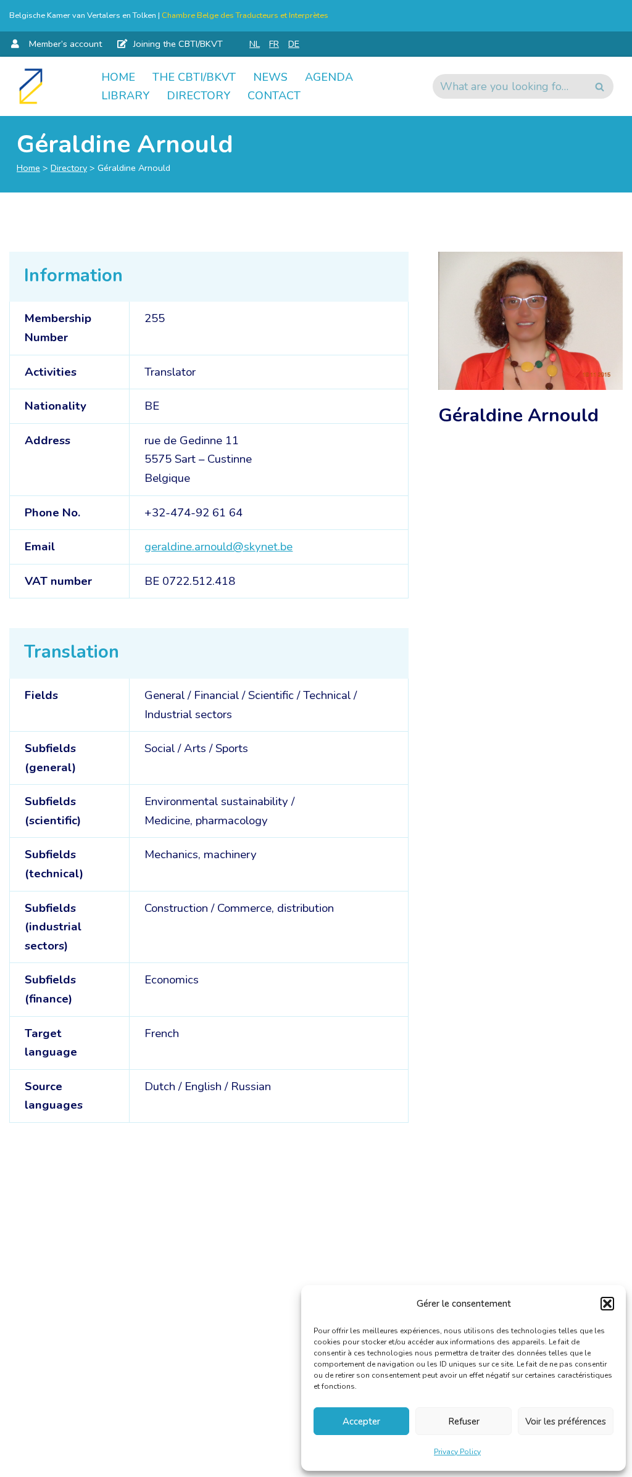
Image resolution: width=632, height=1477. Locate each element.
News (270, 77)
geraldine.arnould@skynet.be (218, 547)
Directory (198, 95)
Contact (274, 95)
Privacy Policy (457, 1452)
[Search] (599, 86)
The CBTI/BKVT (194, 77)
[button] (607, 1303)
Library (125, 95)
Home (118, 77)
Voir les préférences (565, 1421)
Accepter (361, 1421)
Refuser (464, 1421)
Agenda (329, 77)
